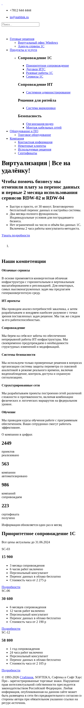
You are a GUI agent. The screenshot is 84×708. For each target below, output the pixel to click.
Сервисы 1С (34, 76)
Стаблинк (26, 677)
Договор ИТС (35, 69)
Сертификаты (27, 153)
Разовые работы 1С (39, 73)
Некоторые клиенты (32, 145)
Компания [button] (17, 138)
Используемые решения (34, 149)
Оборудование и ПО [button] (24, 131)
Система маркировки (41, 108)
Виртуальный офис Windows (38, 42)
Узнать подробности (16, 235)
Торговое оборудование (34, 135)
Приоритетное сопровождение (47, 65)
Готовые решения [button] (22, 39)
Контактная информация (35, 142)
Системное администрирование (48, 92)
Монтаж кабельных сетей (44, 127)
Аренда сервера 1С (31, 46)
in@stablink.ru (19, 17)
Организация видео (39, 124)
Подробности (11, 587)
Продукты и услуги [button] (23, 50)
